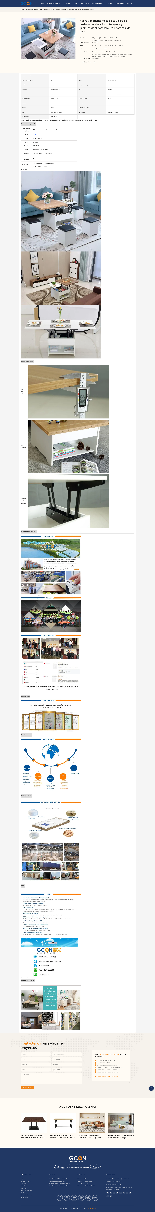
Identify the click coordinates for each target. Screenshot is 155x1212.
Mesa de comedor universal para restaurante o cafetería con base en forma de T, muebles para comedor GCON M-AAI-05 (33, 1136)
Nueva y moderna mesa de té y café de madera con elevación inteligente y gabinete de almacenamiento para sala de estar (60, 10)
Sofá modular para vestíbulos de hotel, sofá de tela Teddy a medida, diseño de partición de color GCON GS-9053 (91, 1136)
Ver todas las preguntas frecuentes (107, 1077)
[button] (125, 3)
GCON (22, 10)
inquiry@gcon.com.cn (123, 1179)
